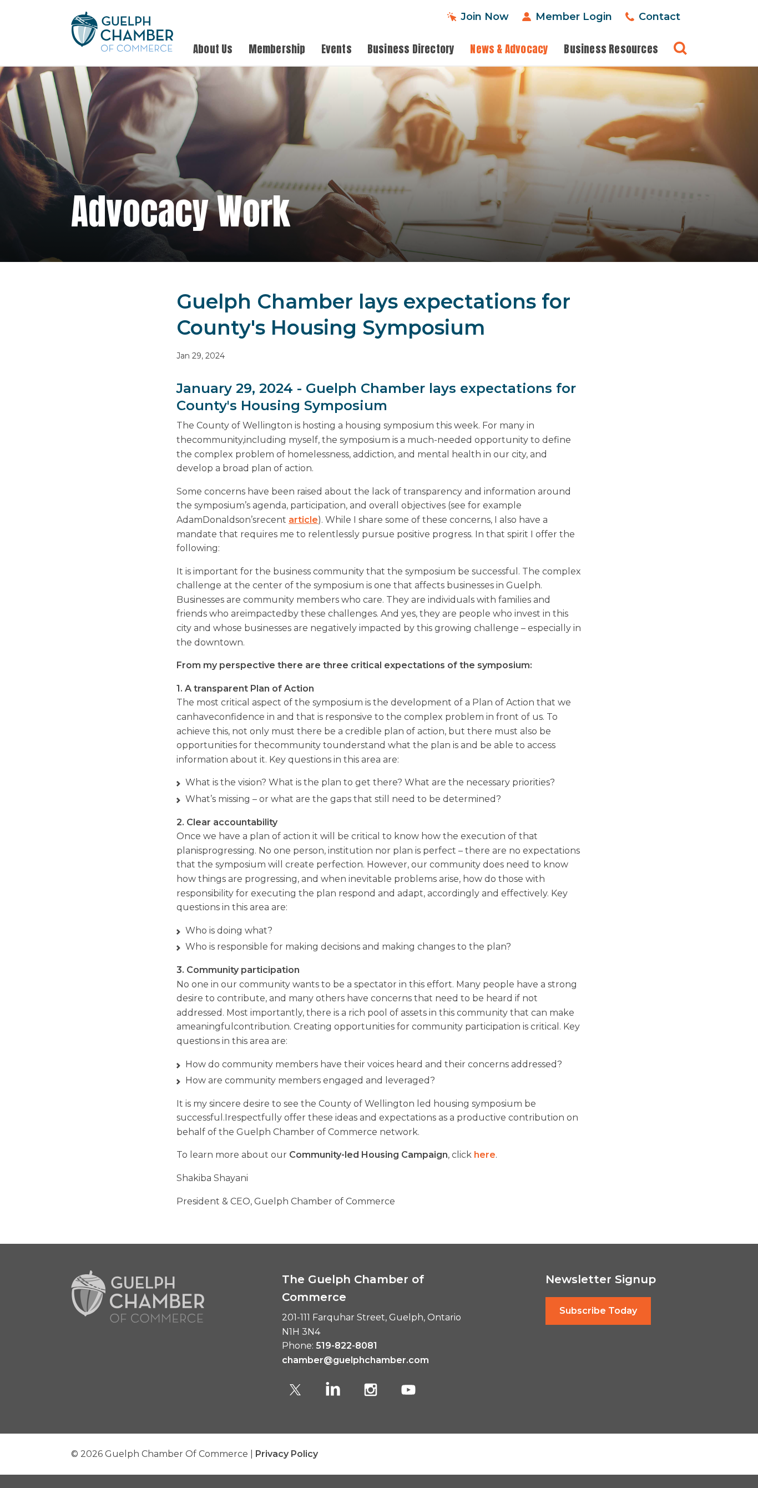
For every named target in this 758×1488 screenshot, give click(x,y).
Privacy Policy (286, 1454)
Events (336, 49)
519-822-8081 (346, 1345)
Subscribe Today (598, 1310)
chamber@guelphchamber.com (355, 1360)
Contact (659, 17)
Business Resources (611, 49)
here (484, 1154)
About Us (213, 49)
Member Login (573, 17)
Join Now (485, 17)
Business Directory (411, 49)
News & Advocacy (509, 49)
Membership (277, 49)
